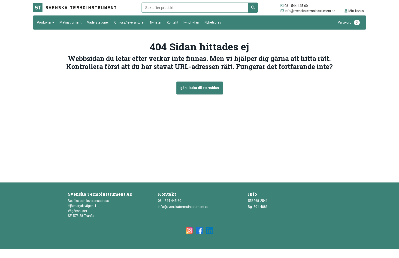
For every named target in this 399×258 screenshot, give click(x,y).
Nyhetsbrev (213, 22)
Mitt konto (356, 11)
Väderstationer (98, 22)
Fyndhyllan (191, 22)
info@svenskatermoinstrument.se (309, 11)
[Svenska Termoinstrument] (77, 8)
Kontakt (172, 22)
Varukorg (348, 22)
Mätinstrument (71, 22)
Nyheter (156, 22)
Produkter (44, 22)
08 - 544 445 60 (296, 6)
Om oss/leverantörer (129, 22)
